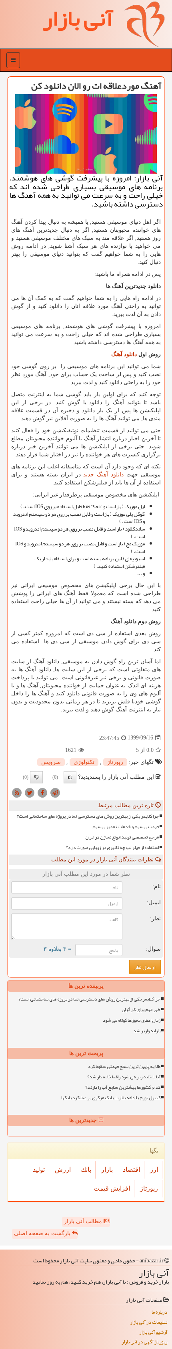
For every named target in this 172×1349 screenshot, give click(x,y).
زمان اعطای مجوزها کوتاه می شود (131, 1020)
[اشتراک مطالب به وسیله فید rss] (16, 792)
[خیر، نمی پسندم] (36, 777)
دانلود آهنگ (124, 354)
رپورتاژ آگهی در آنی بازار (144, 1342)
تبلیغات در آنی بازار (148, 1322)
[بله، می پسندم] (70, 777)
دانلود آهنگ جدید (103, 475)
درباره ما (159, 1312)
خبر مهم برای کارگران (141, 1009)
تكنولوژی (84, 762)
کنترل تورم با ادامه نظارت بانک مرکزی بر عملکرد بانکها (110, 1097)
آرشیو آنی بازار (153, 1332)
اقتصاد (131, 1169)
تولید (39, 1169)
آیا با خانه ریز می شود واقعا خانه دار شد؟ (123, 1077)
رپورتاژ (115, 762)
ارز (154, 1169)
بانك (86, 1169)
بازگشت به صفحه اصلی (43, 1233)
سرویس (51, 762)
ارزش (63, 1169)
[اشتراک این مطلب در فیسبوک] (42, 792)
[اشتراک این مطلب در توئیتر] (29, 792)
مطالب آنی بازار (84, 1221)
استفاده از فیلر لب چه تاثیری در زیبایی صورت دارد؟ (112, 847)
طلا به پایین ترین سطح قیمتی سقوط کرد (124, 1066)
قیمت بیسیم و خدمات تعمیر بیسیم (125, 826)
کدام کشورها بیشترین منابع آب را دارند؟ (122, 1087)
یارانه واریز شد (146, 1030)
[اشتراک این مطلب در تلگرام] (55, 792)
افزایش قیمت (112, 1188)
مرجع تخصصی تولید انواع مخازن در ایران (122, 837)
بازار (107, 1169)
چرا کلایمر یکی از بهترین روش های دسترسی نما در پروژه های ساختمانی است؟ (88, 816)
